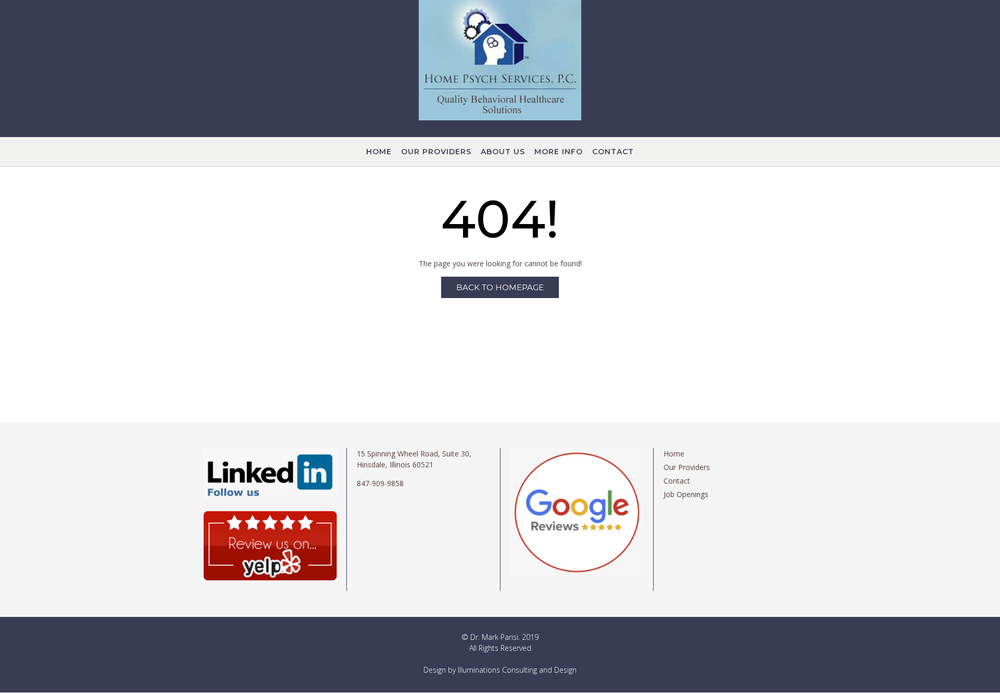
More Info (558, 151)
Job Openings (686, 494)
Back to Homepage (500, 287)
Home (379, 151)
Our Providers (436, 151)
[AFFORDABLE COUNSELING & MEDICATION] (500, 60)
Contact (613, 151)
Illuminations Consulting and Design (517, 670)
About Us (503, 151)
